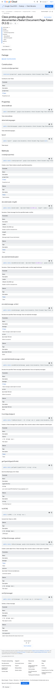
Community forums (19, 663)
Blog (43, 663)
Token (4, 194)
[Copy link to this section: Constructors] (14, 64)
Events (43, 665)
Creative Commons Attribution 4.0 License (40, 650)
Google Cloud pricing (6, 665)
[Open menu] (2, 1)
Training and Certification (34, 674)
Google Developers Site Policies (40, 652)
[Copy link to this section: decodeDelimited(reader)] (20, 257)
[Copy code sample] (51, 72)
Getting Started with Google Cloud (32, 666)
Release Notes (18, 668)
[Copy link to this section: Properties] (11, 102)
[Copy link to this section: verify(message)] (13, 593)
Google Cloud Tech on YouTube (46, 673)
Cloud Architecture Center (32, 672)
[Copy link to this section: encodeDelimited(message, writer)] (26, 359)
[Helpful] (50, 11)
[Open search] (34, 2)
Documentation (9, 11)
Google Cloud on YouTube (47, 670)
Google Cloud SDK (11, 6)
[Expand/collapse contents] (9, 27)
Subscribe (24, 683)
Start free (49, 6)
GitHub (29, 663)
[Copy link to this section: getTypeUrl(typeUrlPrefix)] (19, 461)
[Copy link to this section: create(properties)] (15, 155)
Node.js (21, 6)
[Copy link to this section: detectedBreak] (13, 106)
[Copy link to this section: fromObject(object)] (16, 414)
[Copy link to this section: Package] (9, 55)
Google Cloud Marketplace (5, 668)
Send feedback (47, 17)
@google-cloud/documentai (9, 59)
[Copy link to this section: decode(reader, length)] (18, 202)
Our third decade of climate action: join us (39, 680)
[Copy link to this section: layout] (7, 135)
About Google (5, 680)
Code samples (31, 669)
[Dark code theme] (49, 72)
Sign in (51, 1)
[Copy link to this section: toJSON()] (9, 509)
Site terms (16, 680)
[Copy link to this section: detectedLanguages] (16, 120)
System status (18, 670)
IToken (4, 93)
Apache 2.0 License (21, 652)
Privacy (11, 680)
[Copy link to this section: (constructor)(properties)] (19, 68)
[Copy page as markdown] (15, 23)
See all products (5, 663)
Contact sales (5, 671)
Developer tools (17, 11)
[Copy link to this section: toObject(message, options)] (21, 538)
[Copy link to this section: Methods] (10, 151)
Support (17, 665)
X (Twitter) (44, 668)
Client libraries (31, 6)
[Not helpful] (52, 11)
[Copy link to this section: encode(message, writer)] (19, 304)
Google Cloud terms (24, 680)
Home (3, 11)
